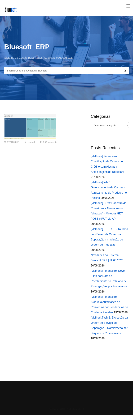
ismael (31, 142)
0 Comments (50, 142)
